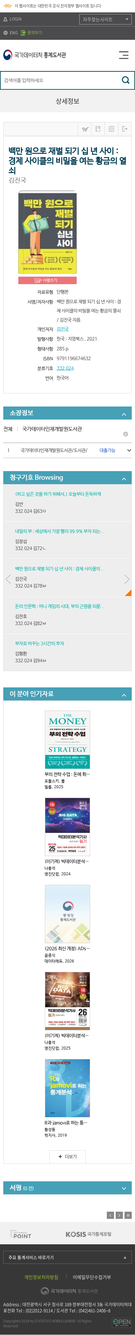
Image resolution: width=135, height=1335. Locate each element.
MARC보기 (111, 128)
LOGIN (15, 19)
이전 (110, 1215)
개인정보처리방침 (41, 1277)
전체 (7, 429)
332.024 (65, 368)
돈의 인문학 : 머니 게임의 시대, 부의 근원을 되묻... (59, 606)
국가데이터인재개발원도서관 (52, 429)
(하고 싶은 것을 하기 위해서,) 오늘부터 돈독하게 (58, 494)
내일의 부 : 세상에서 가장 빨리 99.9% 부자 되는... (59, 531)
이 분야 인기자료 (32, 694)
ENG (13, 33)
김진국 (62, 329)
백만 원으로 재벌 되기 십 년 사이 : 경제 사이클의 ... (60, 569)
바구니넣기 (84, 128)
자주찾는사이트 (98, 19)
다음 (119, 1215)
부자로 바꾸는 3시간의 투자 (39, 643)
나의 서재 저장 (98, 128)
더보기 (71, 1156)
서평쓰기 (50, 280)
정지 (128, 1215)
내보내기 (124, 128)
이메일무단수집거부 (92, 1277)
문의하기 (34, 33)
